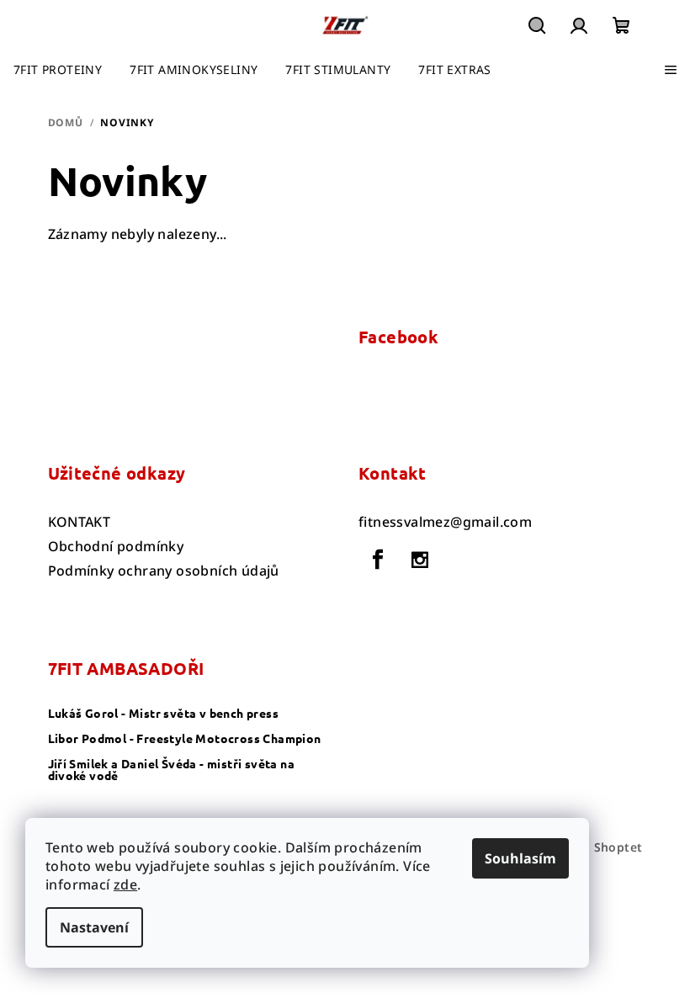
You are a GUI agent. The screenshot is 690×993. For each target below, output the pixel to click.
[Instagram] (420, 559)
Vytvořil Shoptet (592, 847)
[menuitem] (57, 69)
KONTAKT (79, 521)
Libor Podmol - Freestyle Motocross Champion (184, 738)
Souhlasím (520, 858)
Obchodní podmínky (116, 546)
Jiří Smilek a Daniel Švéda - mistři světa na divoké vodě (171, 769)
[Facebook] (377, 559)
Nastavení (94, 927)
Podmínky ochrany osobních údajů (163, 570)
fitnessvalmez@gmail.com (445, 521)
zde (125, 884)
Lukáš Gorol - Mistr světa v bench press (163, 713)
